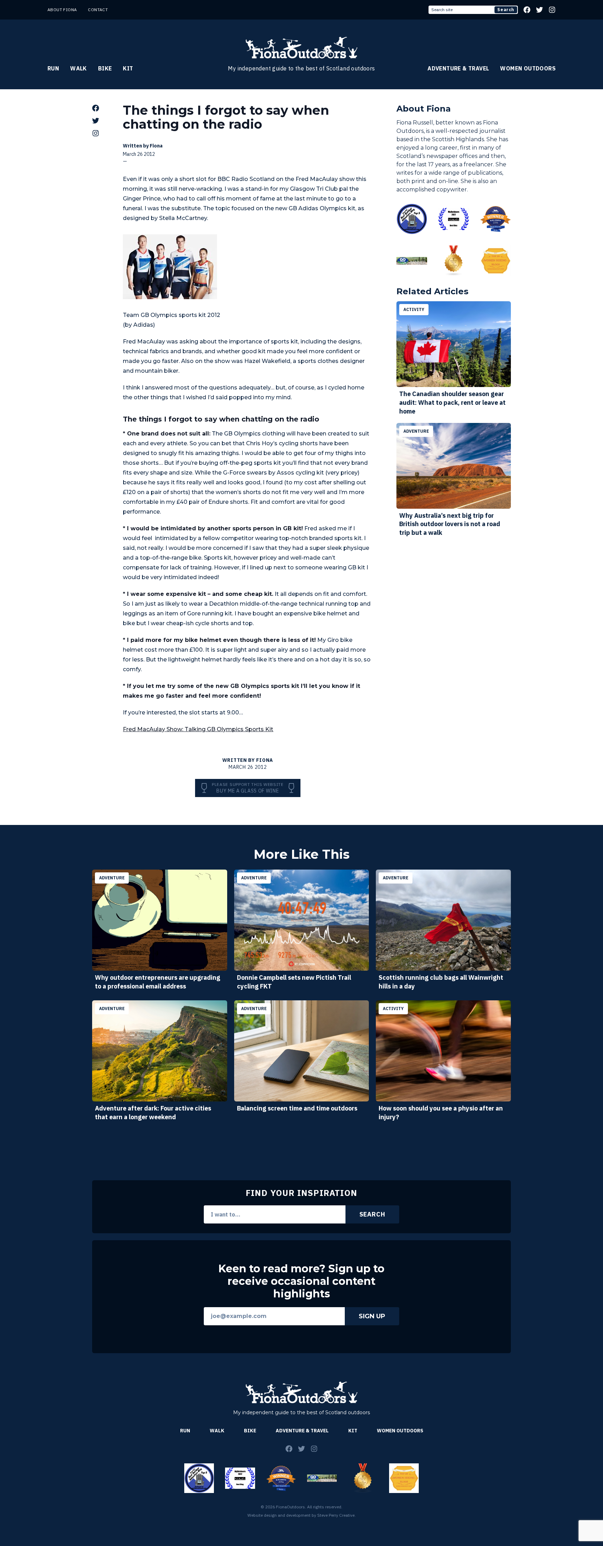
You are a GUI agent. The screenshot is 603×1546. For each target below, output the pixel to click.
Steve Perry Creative (336, 1515)
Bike (105, 68)
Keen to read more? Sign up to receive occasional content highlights (301, 1281)
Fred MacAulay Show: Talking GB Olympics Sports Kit (198, 729)
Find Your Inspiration (301, 1192)
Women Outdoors (528, 68)
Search (505, 9)
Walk (78, 68)
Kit (128, 68)
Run (53, 68)
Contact (98, 9)
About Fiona (62, 9)
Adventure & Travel (458, 68)
